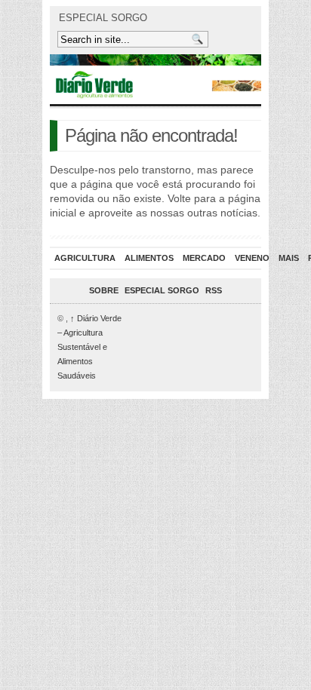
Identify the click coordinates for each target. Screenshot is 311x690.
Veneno (252, 257)
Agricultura (84, 257)
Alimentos (149, 257)
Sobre (104, 290)
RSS (213, 290)
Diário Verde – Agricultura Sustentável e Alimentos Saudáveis (89, 347)
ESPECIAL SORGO (103, 17)
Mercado (204, 257)
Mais (289, 257)
